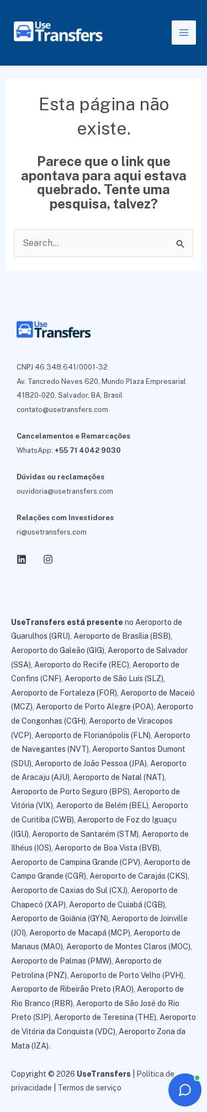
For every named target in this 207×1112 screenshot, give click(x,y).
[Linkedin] (21, 559)
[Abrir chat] (184, 1089)
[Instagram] (48, 559)
